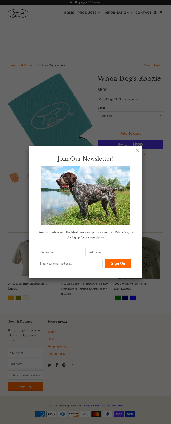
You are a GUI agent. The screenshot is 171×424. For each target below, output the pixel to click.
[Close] (137, 150)
